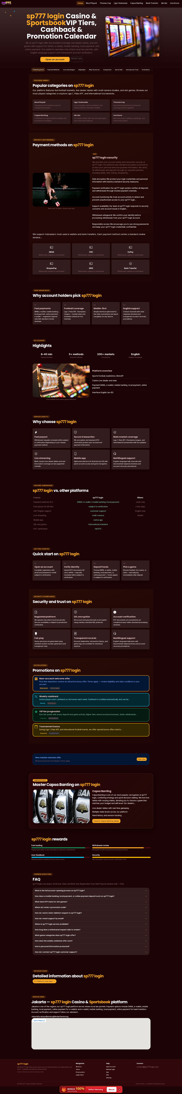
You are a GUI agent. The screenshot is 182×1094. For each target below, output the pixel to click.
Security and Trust (132, 69)
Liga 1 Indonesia (120, 3)
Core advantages (69, 69)
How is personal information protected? (52, 946)
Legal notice (80, 1075)
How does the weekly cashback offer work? (54, 941)
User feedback (37, 855)
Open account (110, 1066)
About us (79, 1066)
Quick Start (118, 69)
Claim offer (142, 759)
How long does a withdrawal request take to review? (57, 929)
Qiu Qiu (164, 3)
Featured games (38, 69)
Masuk (112, 1089)
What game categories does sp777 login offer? (55, 935)
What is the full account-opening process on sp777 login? (60, 890)
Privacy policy (80, 1072)
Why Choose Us (94, 69)
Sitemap (108, 1078)
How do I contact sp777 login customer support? (56, 952)
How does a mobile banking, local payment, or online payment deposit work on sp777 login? (74, 896)
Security (96, 855)
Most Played (91, 3)
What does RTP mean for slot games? (51, 902)
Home (80, 3)
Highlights (81, 69)
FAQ (107, 1075)
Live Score (174, 3)
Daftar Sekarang (95, 1089)
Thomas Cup (105, 3)
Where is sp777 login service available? (52, 924)
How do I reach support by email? (49, 918)
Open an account (55, 59)
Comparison (107, 69)
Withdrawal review (100, 845)
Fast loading (36, 845)
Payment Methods (53, 69)
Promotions (146, 69)
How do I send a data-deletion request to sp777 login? (58, 913)
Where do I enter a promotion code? (50, 907)
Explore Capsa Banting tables (106, 821)
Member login (76, 58)
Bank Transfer (152, 3)
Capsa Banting (136, 3)
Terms (78, 1069)
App (107, 1072)
